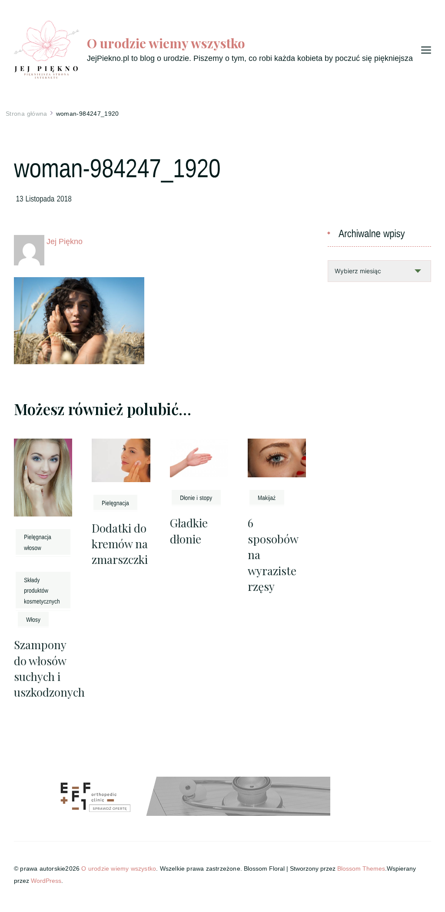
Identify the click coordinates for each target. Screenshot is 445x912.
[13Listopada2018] (44, 198)
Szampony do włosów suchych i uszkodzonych (49, 668)
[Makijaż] (266, 497)
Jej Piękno (64, 241)
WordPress (46, 880)
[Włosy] (33, 619)
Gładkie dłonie (189, 530)
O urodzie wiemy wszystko (166, 43)
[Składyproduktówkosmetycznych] (43, 590)
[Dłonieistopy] (196, 497)
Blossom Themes (361, 868)
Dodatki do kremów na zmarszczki (120, 543)
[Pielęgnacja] (115, 502)
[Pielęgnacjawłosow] (43, 542)
